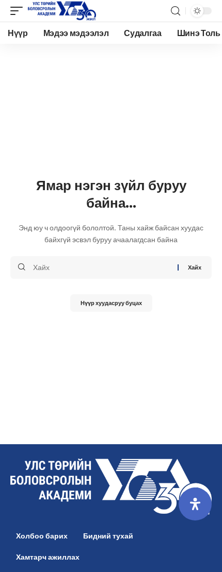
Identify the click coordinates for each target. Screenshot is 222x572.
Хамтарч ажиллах (48, 556)
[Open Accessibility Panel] (195, 503)
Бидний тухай (108, 535)
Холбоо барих (42, 535)
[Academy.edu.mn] (62, 11)
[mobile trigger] (19, 11)
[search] (175, 11)
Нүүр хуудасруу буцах (111, 302)
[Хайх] (101, 267)
